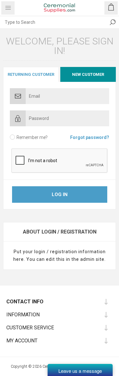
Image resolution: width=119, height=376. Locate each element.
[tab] (31, 74)
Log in (60, 194)
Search (112, 22)
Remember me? (32, 137)
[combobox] (53, 22)
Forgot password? (89, 137)
